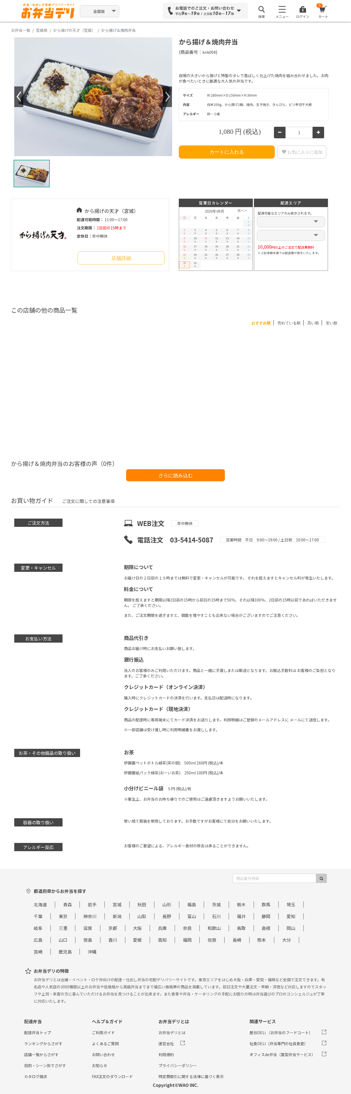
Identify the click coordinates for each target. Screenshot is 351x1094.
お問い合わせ (103, 1054)
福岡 (187, 939)
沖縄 (92, 951)
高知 (162, 939)
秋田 (141, 904)
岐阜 (38, 928)
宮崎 (38, 951)
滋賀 (87, 928)
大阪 (137, 928)
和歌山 (214, 928)
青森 (67, 904)
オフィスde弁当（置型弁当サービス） (282, 1054)
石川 (216, 916)
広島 (38, 939)
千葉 (38, 916)
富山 (191, 916)
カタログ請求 (35, 1076)
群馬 (266, 904)
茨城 (216, 904)
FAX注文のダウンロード (112, 1076)
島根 (266, 928)
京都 (112, 928)
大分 (286, 939)
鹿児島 (65, 951)
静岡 (266, 916)
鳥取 (241, 928)
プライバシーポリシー (177, 1065)
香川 (112, 939)
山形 (166, 904)
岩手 (92, 904)
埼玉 (291, 904)
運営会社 (166, 1043)
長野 (166, 916)
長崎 (237, 939)
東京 (63, 916)
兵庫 (162, 928)
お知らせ (99, 1065)
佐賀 (212, 939)
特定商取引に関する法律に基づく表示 (191, 1076)
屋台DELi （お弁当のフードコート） (281, 1032)
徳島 (87, 939)
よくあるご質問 (105, 1043)
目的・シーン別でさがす (45, 1065)
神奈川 (90, 916)
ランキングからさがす (43, 1043)
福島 (191, 904)
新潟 (117, 916)
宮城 (117, 904)
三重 (63, 928)
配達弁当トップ (37, 1032)
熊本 (261, 939)
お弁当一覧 (20, 30)
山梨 (141, 916)
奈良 (187, 928)
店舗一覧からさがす (41, 1054)
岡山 (291, 928)
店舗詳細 (121, 258)
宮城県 (41, 30)
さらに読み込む (175, 475)
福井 (241, 916)
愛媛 (137, 939)
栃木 (241, 904)
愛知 (291, 916)
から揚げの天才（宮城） (74, 30)
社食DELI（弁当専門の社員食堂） (279, 1043)
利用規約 (166, 1054)
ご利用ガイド (103, 1032)
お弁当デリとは (171, 1032)
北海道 (40, 904)
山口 (63, 939)
